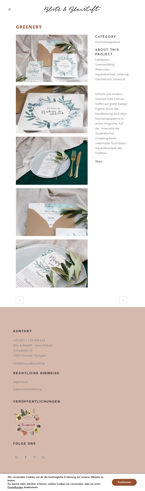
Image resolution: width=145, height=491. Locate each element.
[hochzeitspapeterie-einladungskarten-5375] (52, 60)
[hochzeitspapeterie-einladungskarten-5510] (52, 162)
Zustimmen (124, 482)
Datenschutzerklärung (27, 389)
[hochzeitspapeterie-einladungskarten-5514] (52, 265)
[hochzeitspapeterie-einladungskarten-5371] (52, 111)
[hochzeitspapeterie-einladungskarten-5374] (52, 213)
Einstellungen (15, 487)
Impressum (20, 382)
